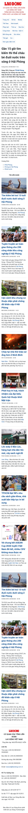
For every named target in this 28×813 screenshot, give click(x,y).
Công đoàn (6, 31)
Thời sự (13, 27)
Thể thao (6, 23)
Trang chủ (6, 20)
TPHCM (17, 513)
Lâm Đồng (4, 459)
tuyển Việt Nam (13, 563)
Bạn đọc (21, 27)
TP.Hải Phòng (19, 70)
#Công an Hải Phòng (11, 167)
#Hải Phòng (8, 165)
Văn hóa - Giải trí (17, 31)
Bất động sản (7, 34)
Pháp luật (6, 27)
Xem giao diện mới (9, 42)
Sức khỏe (17, 34)
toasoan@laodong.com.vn (14, 767)
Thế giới (5, 38)
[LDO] (14, 186)
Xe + (11, 38)
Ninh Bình (4, 361)
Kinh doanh (14, 23)
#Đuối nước (8, 169)
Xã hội (13, 20)
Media (20, 20)
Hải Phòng (21, 212)
